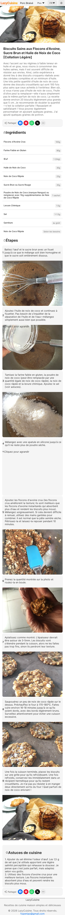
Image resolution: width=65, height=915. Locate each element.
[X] (37, 123)
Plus (39, 3)
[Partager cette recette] (43, 123)
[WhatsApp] (31, 123)
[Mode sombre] (61, 3)
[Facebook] (20, 123)
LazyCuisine (9, 3)
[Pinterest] (26, 123)
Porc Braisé (26, 3)
